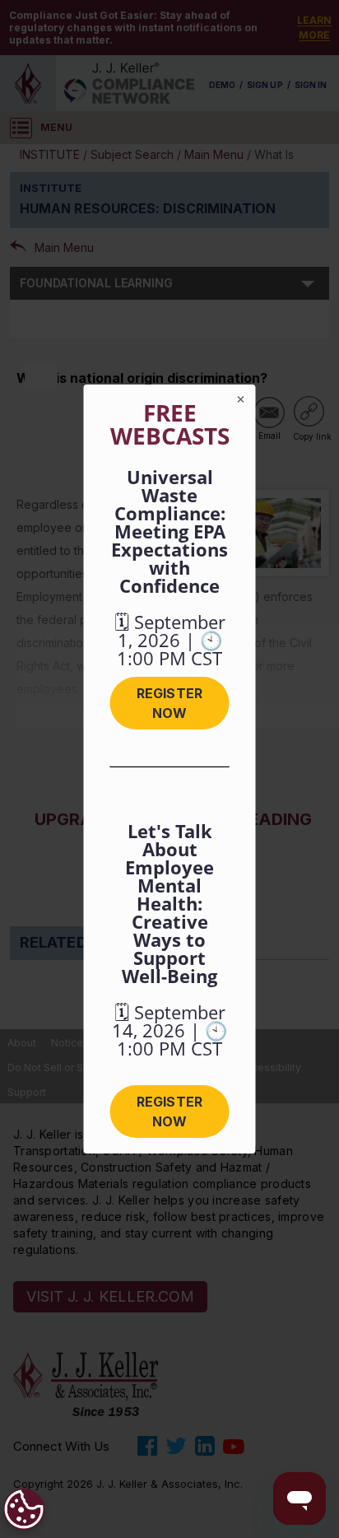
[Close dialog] (241, 399)
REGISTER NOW (169, 703)
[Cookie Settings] (23, 1509)
